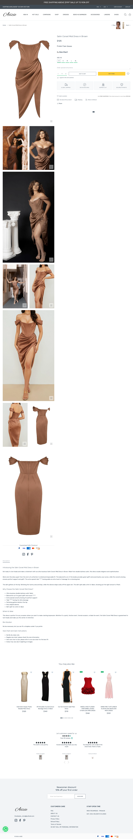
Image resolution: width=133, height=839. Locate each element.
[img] (66, 736)
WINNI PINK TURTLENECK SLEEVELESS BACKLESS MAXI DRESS (109, 708)
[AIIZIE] (10, 15)
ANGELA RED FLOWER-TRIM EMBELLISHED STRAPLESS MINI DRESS (87, 708)
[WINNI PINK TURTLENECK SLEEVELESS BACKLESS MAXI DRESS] (108, 686)
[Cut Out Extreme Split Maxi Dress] (66, 686)
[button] (112, 692)
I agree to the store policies (66, 77)
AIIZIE (20, 836)
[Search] (125, 15)
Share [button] (60, 103)
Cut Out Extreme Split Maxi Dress (66, 707)
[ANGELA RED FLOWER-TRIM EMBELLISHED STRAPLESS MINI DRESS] (87, 686)
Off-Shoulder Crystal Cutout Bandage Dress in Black (45, 707)
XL (75, 61)
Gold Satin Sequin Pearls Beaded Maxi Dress (24, 707)
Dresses (69, 46)
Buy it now (112, 73)
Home (4, 25)
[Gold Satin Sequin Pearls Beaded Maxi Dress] (24, 686)
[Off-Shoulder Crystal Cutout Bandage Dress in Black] (45, 686)
